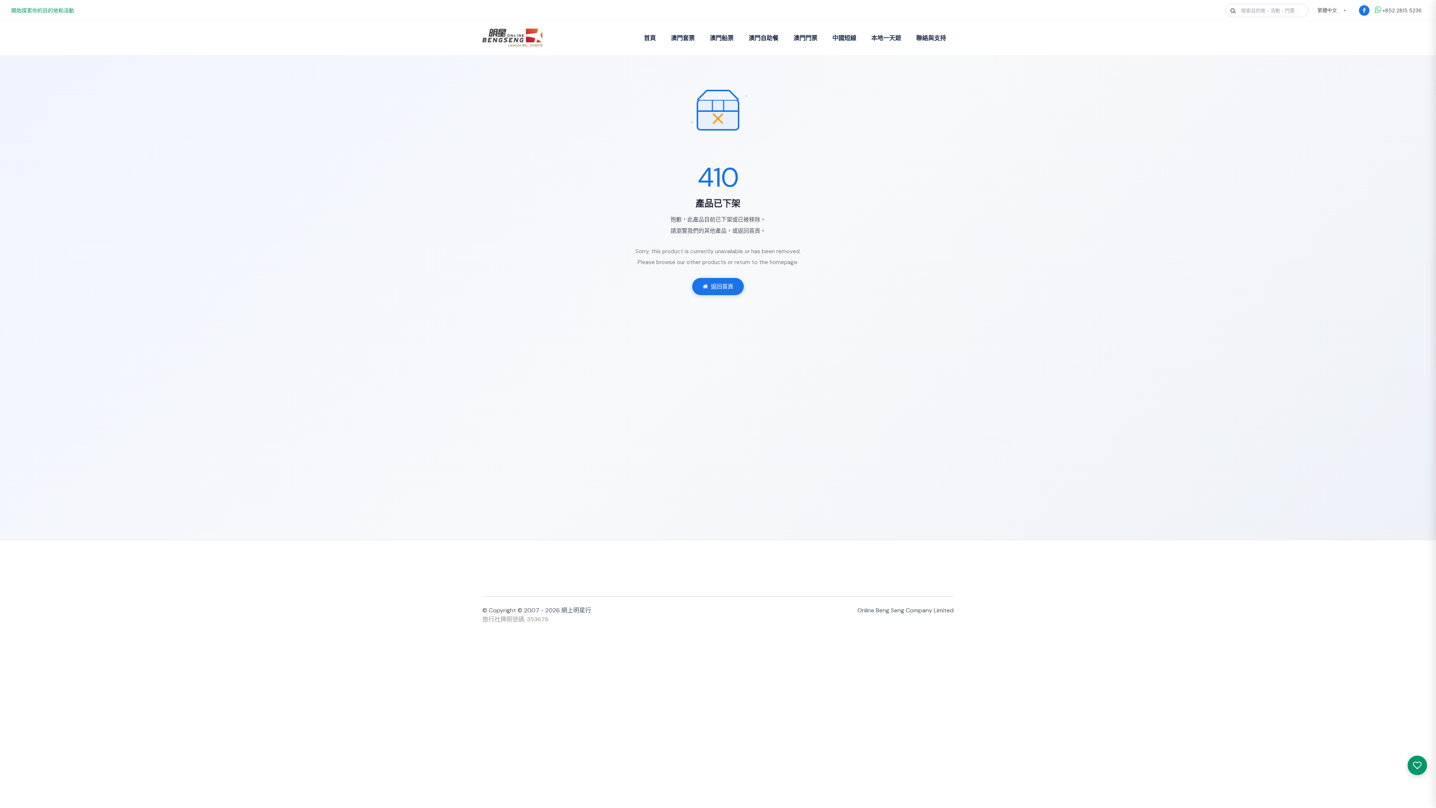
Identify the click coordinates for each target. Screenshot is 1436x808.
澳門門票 (805, 38)
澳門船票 (722, 38)
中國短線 (844, 38)
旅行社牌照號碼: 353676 (515, 619)
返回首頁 (722, 286)
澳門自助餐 (764, 38)
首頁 (650, 38)
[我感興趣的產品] (1417, 765)
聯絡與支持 (931, 38)
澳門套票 (683, 38)
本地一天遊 (886, 38)
